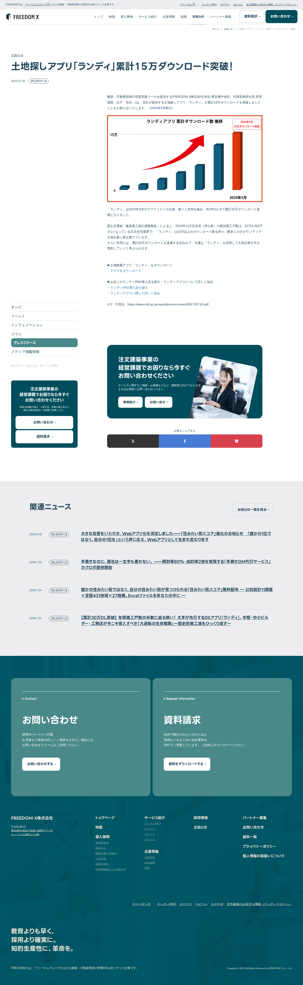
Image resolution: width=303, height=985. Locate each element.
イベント (18, 316)
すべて (16, 307)
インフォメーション (27, 325)
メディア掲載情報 (25, 352)
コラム (16, 334)
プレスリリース (38, 81)
